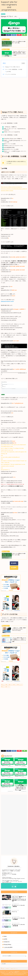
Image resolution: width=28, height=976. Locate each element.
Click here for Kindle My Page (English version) (13, 878)
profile (5, 939)
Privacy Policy (7, 944)
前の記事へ (14, 563)
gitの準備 (9, 71)
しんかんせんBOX (8, 947)
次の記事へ (14, 567)
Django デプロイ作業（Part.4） (12, 66)
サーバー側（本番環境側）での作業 (13, 69)
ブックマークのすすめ (10, 74)
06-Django (7, 968)
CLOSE (23, 63)
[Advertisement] (23, 5)
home (5, 936)
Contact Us (7, 941)
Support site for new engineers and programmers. (9, 6)
